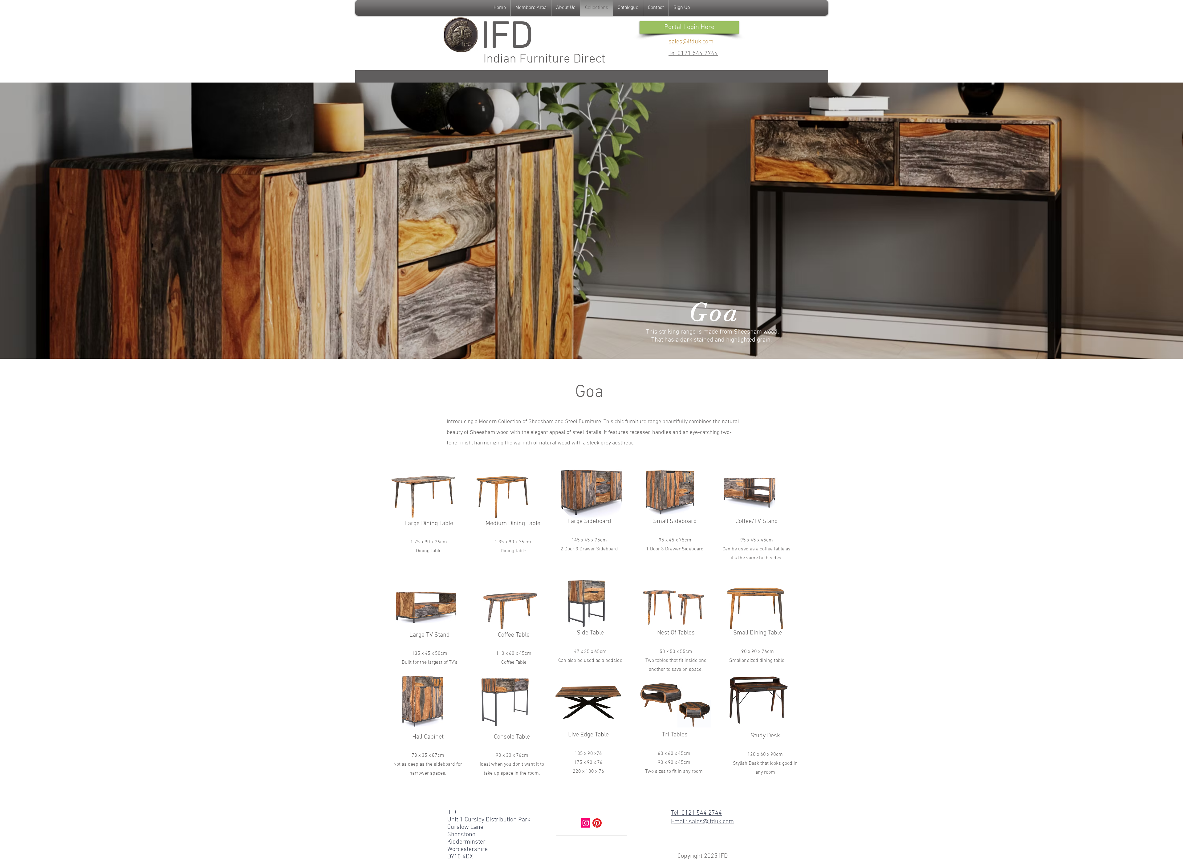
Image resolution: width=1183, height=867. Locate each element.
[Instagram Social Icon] (585, 823)
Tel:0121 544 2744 (693, 53)
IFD (507, 38)
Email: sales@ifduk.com (702, 821)
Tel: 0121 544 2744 (696, 813)
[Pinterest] (597, 823)
